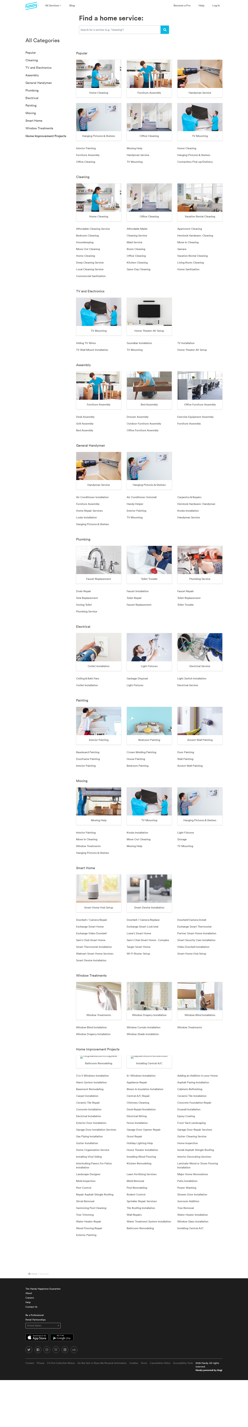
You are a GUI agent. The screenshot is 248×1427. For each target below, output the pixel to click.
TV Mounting (135, 161)
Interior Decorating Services (194, 1156)
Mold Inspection (85, 1181)
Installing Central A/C (190, 1228)
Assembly (32, 75)
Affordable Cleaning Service (93, 228)
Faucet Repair (185, 591)
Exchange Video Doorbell (91, 933)
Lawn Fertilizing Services (142, 1174)
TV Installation (186, 343)
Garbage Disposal (137, 678)
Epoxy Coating (186, 1116)
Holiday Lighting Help (140, 1143)
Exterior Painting (86, 1235)
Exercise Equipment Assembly (195, 416)
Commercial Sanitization (91, 276)
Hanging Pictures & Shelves (193, 155)
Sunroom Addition (188, 1201)
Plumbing (31, 90)
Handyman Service (138, 155)
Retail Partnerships (35, 1319)
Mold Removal (135, 1181)
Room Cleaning (136, 249)
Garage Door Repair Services (194, 1129)
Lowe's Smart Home (139, 933)
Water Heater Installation (192, 1214)
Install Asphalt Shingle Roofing (195, 1150)
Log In (216, 5)
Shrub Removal (85, 1201)
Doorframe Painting (88, 759)
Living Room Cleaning (190, 262)
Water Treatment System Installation (149, 1221)
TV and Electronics (38, 68)
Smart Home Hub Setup (191, 953)
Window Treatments (39, 128)
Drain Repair (83, 591)
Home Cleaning (186, 148)
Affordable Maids (137, 228)
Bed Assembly (84, 430)
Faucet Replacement (139, 604)
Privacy (40, 1363)
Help (201, 5)
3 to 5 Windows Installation (92, 1075)
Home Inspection (187, 1143)
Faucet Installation (138, 591)
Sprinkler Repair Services (142, 1201)
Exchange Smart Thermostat (194, 926)
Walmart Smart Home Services (94, 953)
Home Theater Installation (142, 1150)
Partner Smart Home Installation (196, 933)
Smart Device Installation (91, 960)
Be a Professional (34, 1315)
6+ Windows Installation (141, 1075)
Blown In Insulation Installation (145, 1089)
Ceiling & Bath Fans (87, 678)
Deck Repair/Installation (141, 1109)
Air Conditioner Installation (92, 497)
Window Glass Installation (192, 1221)
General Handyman (38, 83)
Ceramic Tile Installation (191, 1096)
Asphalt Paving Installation (193, 1082)
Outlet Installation (87, 685)
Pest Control (83, 1187)
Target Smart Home (138, 946)
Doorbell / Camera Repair (91, 919)
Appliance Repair (137, 1082)
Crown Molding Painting (141, 752)
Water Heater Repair (88, 1221)
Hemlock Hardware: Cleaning (195, 235)
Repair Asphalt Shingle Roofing (94, 1194)
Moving (30, 113)
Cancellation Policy (160, 1363)
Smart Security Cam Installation (196, 940)
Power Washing (186, 1187)
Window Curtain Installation (143, 1027)
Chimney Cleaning (138, 1102)
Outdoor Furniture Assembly (144, 423)
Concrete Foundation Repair (194, 1102)
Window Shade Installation (143, 1034)
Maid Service (134, 242)
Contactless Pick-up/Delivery (195, 161)
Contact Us (31, 1306)
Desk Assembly (85, 416)
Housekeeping (84, 242)
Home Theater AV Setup (192, 349)
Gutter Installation (87, 1143)
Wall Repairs (134, 1214)
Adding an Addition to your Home (197, 1075)
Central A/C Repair (138, 1096)
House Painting (136, 759)
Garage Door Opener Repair (144, 1129)
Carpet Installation (87, 1096)
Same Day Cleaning (138, 269)
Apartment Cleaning (189, 228)
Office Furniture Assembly (142, 430)
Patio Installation (187, 1181)
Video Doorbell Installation (193, 946)
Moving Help (134, 148)
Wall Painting (185, 759)
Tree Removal (185, 1208)
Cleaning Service (137, 235)
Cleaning (31, 60)
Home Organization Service (92, 1150)
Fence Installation (137, 1123)
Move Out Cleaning (88, 249)
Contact (29, 1363)
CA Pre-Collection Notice (61, 1363)
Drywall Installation (188, 1109)
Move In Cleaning (188, 242)
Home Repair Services (89, 510)
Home (34, 1273)
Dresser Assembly (137, 416)
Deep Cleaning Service (90, 262)
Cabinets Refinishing (189, 1089)
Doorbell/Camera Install (191, 919)
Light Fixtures (135, 685)
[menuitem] (53, 5)
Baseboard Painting (87, 752)
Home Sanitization (188, 269)
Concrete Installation (88, 1109)
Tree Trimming (85, 1214)
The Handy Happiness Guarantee (43, 1288)
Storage (182, 839)
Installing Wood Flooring (141, 1156)
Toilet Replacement (189, 598)
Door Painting (185, 752)
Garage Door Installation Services (96, 1129)
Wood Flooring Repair (89, 1228)
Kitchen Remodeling (139, 1163)
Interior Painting (86, 148)
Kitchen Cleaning (137, 262)
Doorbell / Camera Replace (143, 919)
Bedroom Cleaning (87, 235)
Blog (72, 5)
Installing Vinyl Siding (89, 1156)
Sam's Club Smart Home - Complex (148, 940)
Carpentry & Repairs (189, 497)
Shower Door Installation (192, 1194)
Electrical (31, 98)
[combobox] (120, 29)
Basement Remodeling (89, 1089)
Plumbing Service (86, 611)
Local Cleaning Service (90, 269)
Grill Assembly (84, 423)
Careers (29, 1297)
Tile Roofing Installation (141, 1208)
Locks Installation (86, 517)
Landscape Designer (88, 1174)
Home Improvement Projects (45, 136)
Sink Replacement (87, 598)
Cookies (133, 1363)
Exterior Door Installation (91, 1123)
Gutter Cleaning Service (191, 1136)
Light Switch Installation (191, 678)
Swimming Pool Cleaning (91, 1208)
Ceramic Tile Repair (88, 1102)
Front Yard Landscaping (191, 1123)
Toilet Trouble (185, 604)
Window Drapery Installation (93, 1034)
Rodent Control (136, 1194)
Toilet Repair (134, 598)
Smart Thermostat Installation (94, 946)
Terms (144, 1363)
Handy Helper (135, 504)
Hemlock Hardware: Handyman (196, 504)
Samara (181, 249)
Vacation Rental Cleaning (192, 255)
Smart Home (33, 121)
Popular (30, 53)
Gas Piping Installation (89, 1136)
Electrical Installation (88, 1116)
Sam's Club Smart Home (90, 940)
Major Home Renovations (192, 1174)
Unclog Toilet (84, 604)
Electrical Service (187, 685)
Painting (30, 105)
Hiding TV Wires (86, 343)
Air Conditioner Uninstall (142, 497)
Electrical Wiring (137, 1116)
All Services (52, 5)
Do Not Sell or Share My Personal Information (102, 1363)
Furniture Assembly (88, 155)
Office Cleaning (85, 161)
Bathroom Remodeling (140, 1228)
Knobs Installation (188, 510)
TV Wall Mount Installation (92, 349)
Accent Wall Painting (190, 765)
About (28, 1293)
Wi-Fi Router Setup (138, 953)
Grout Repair (134, 1136)
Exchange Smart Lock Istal (142, 926)
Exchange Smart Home (90, 926)
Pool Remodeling (137, 1187)
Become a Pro (182, 5)
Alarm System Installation (91, 1082)
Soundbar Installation (139, 343)
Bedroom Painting (137, 765)
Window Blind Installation (91, 1027)
